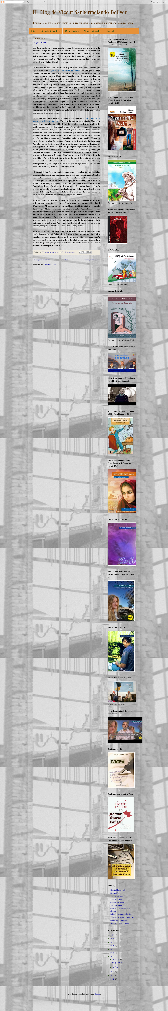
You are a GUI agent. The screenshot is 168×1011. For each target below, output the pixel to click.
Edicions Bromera (116, 899)
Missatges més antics (91, 259)
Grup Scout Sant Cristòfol (119, 923)
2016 (113, 953)
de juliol (116, 959)
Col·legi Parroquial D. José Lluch (122, 917)
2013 (113, 975)
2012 (113, 979)
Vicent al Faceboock (117, 890)
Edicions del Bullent (117, 902)
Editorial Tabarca (116, 896)
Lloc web (110, 30)
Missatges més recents (41, 259)
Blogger (97, 994)
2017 (113, 949)
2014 (113, 971)
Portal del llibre (116, 905)
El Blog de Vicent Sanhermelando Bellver (80, 11)
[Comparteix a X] (85, 252)
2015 (113, 956)
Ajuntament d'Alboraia (118, 920)
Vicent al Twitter (116, 893)
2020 (113, 938)
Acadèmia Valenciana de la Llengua (120, 909)
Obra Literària (72, 30)
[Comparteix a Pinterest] (90, 252)
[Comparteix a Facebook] (87, 252)
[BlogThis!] (83, 252)
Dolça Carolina (39, 42)
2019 (113, 942)
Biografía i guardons (50, 30)
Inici (33, 30)
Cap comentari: (70, 252)
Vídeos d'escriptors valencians (121, 914)
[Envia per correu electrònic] (80, 252)
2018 (113, 945)
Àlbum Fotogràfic (92, 30)
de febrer (116, 967)
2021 (113, 935)
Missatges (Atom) (50, 264)
